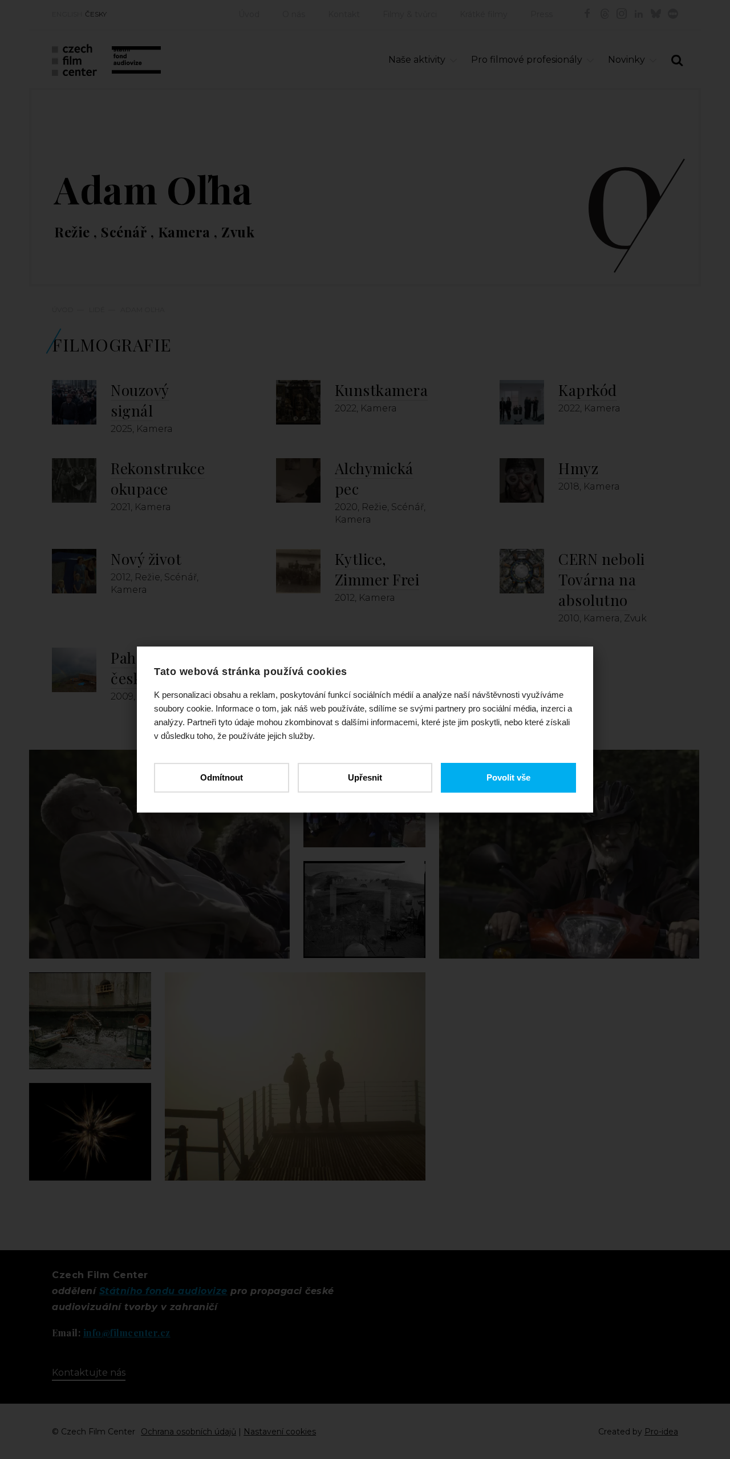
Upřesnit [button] (365, 777)
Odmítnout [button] (221, 777)
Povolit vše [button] (508, 777)
